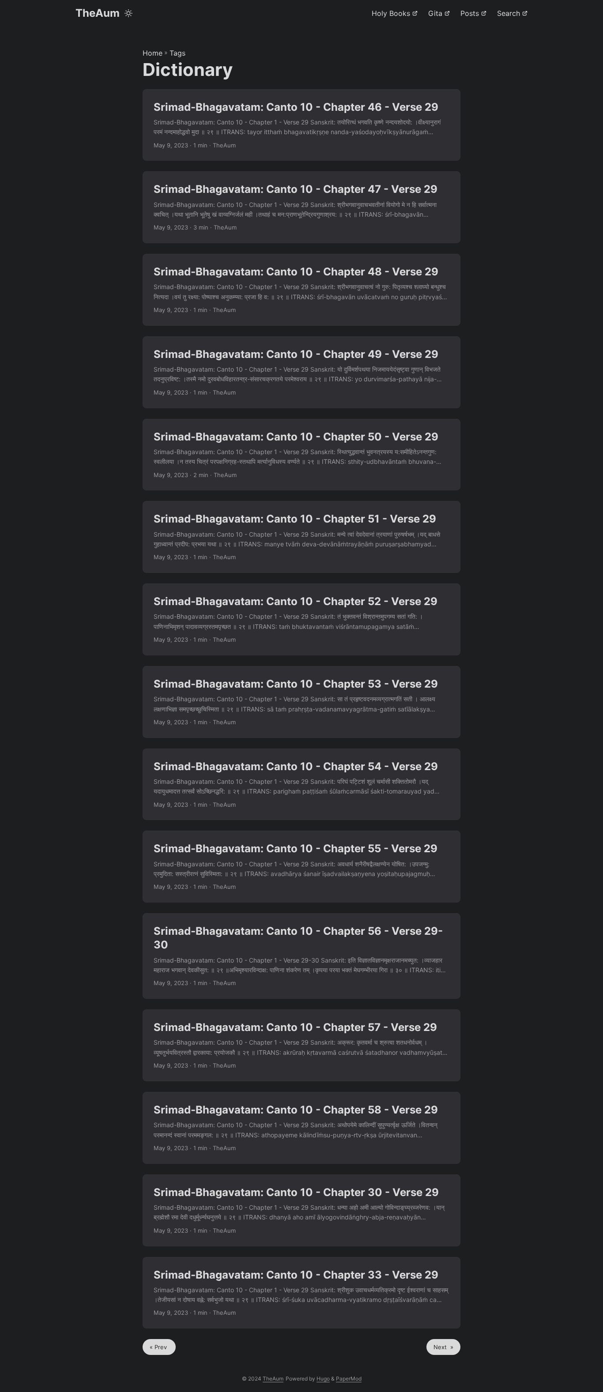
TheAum (97, 13)
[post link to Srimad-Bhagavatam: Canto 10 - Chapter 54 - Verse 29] (301, 784)
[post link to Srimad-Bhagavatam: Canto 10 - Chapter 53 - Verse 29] (301, 701)
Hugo (323, 1378)
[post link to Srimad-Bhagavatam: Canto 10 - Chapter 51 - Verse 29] (301, 536)
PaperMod (349, 1378)
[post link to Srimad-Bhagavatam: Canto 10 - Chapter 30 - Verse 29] (301, 1210)
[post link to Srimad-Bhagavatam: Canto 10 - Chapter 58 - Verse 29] (301, 1127)
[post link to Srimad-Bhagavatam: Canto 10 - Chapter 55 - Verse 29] (301, 866)
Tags (177, 53)
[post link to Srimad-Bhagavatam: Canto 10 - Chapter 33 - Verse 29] (301, 1292)
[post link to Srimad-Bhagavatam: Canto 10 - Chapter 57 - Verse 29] (301, 1045)
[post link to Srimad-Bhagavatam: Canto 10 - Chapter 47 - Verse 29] (301, 207)
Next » (443, 1347)
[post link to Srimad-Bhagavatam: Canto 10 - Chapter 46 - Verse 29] (301, 125)
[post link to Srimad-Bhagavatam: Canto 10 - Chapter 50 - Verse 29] (301, 454)
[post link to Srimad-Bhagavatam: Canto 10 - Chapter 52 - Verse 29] (301, 619)
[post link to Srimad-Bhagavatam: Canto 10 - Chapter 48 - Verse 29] (301, 289)
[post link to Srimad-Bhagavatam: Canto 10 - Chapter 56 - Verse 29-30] (301, 956)
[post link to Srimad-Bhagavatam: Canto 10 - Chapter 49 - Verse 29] (301, 372)
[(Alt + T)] (128, 13)
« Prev (159, 1347)
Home (152, 53)
